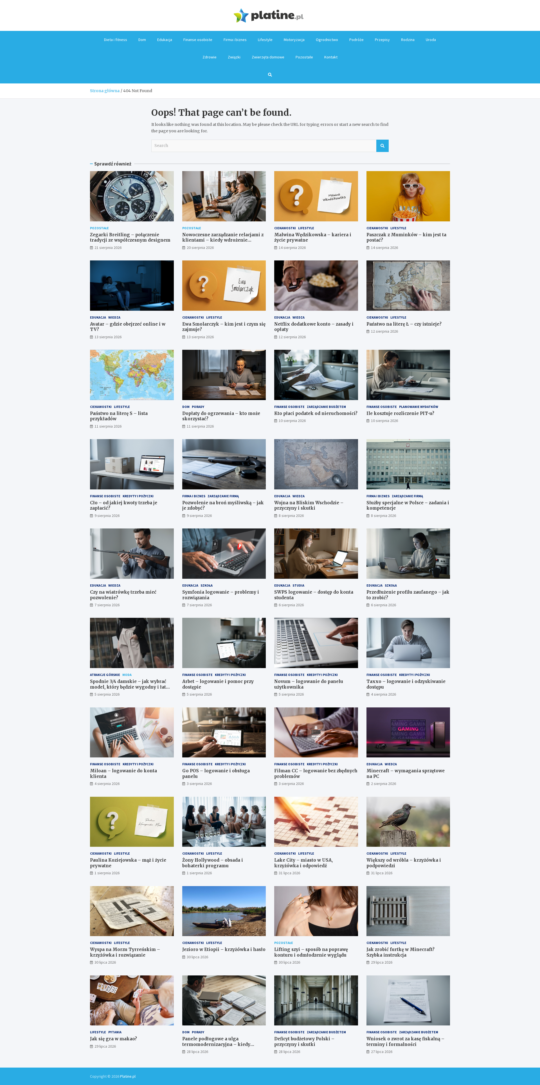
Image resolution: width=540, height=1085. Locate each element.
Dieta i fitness (115, 39)
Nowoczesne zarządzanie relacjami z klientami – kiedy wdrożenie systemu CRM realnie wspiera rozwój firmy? (224, 243)
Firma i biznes (235, 39)
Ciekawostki (285, 228)
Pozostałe (304, 57)
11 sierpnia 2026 (108, 426)
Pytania (115, 1032)
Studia (298, 585)
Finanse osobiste (197, 39)
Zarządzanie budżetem (326, 407)
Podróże (356, 39)
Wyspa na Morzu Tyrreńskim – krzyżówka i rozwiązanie (125, 952)
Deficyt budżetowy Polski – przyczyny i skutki (304, 1041)
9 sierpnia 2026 (107, 515)
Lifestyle (265, 39)
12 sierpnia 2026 (292, 336)
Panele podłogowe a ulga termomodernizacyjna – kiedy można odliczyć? (216, 1044)
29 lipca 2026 (381, 962)
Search (382, 146)
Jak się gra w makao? (113, 1038)
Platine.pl (128, 1076)
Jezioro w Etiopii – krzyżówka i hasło (224, 949)
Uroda (431, 39)
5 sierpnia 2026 (107, 694)
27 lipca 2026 (381, 1051)
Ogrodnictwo (327, 39)
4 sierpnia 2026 (383, 694)
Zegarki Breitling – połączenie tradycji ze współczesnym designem (130, 237)
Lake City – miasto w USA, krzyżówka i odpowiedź (303, 862)
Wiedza (114, 317)
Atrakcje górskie (105, 675)
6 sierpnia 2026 (291, 604)
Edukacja (164, 39)
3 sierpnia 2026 (199, 783)
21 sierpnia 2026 (108, 247)
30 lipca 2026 (105, 962)
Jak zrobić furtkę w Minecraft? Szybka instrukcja (400, 952)
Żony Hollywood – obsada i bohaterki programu (212, 862)
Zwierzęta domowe (268, 57)
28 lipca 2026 (197, 1051)
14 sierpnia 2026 (292, 247)
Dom (142, 39)
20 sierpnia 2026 (200, 247)
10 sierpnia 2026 (292, 420)
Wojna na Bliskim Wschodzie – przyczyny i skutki (308, 505)
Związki (234, 57)
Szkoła (207, 585)
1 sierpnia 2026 (107, 872)
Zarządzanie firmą (223, 496)
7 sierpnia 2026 (107, 604)
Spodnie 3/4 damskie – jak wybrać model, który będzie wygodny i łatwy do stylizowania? (131, 687)
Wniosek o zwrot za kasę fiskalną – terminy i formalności (405, 1041)
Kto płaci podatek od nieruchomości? (315, 413)
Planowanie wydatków (418, 407)
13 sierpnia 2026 (108, 336)
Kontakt (331, 57)
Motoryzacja (294, 39)
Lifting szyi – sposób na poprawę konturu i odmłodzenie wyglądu (311, 952)
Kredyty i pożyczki (138, 496)
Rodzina (408, 39)
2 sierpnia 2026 (383, 783)
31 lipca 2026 (289, 872)
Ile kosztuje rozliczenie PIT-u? (400, 413)
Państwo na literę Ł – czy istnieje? (404, 324)
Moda (127, 675)
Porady (198, 407)
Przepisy (382, 39)
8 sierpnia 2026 (291, 515)
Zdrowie (209, 57)
